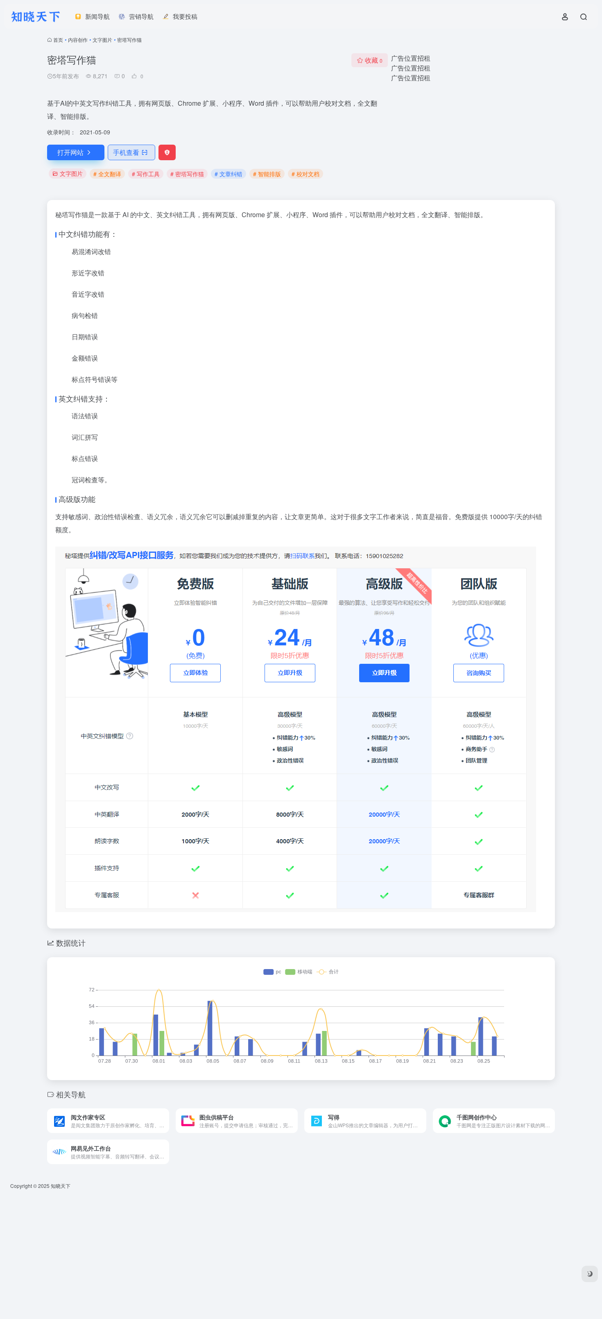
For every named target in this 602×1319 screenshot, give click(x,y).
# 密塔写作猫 (187, 174)
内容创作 (78, 39)
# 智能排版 (267, 174)
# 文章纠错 (228, 174)
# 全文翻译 (107, 174)
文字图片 (102, 39)
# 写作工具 (146, 174)
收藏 (373, 60)
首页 (58, 39)
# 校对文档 (305, 174)
